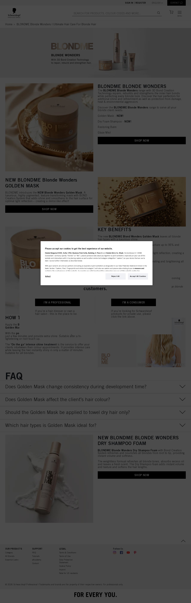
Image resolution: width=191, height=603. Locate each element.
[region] (97, 263)
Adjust (48, 276)
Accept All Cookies (138, 276)
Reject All (115, 276)
